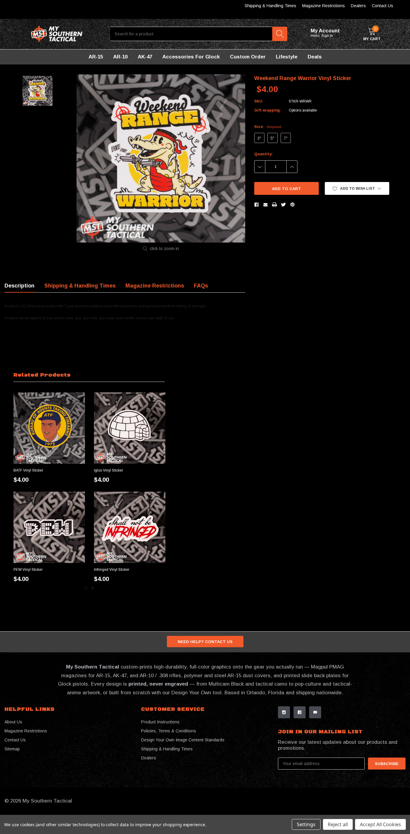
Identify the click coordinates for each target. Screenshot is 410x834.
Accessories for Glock (191, 57)
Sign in (327, 35)
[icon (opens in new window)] (284, 712)
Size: (267, 126)
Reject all (338, 824)
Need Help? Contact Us (205, 641)
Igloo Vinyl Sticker (108, 470)
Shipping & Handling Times (270, 5)
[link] (49, 428)
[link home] (56, 34)
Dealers (358, 5)
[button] (357, 188)
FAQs (201, 286)
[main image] (161, 158)
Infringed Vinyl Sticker (111, 569)
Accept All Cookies (380, 824)
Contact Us (382, 5)
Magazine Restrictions (323, 5)
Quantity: (263, 154)
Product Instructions (160, 721)
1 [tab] (85, 588)
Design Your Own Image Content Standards (183, 739)
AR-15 (96, 57)
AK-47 (145, 57)
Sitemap (12, 748)
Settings (306, 824)
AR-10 (120, 57)
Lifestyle (286, 57)
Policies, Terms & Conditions (168, 730)
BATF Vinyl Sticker (28, 470)
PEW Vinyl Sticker (28, 569)
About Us (13, 721)
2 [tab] (92, 588)
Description (20, 286)
